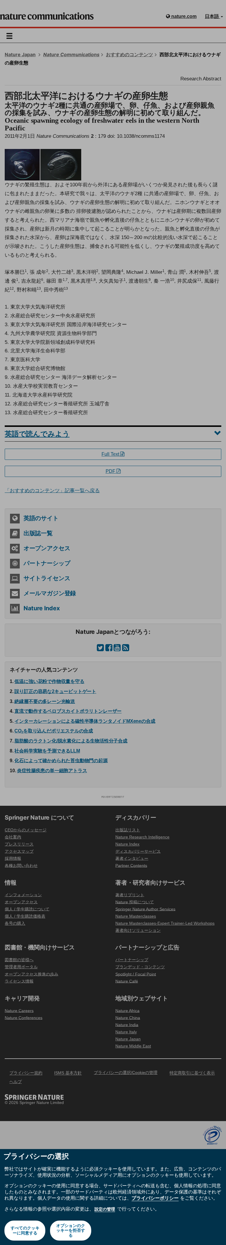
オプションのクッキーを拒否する (70, 1230)
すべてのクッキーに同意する (25, 1230)
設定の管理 (104, 1209)
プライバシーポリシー (155, 1198)
